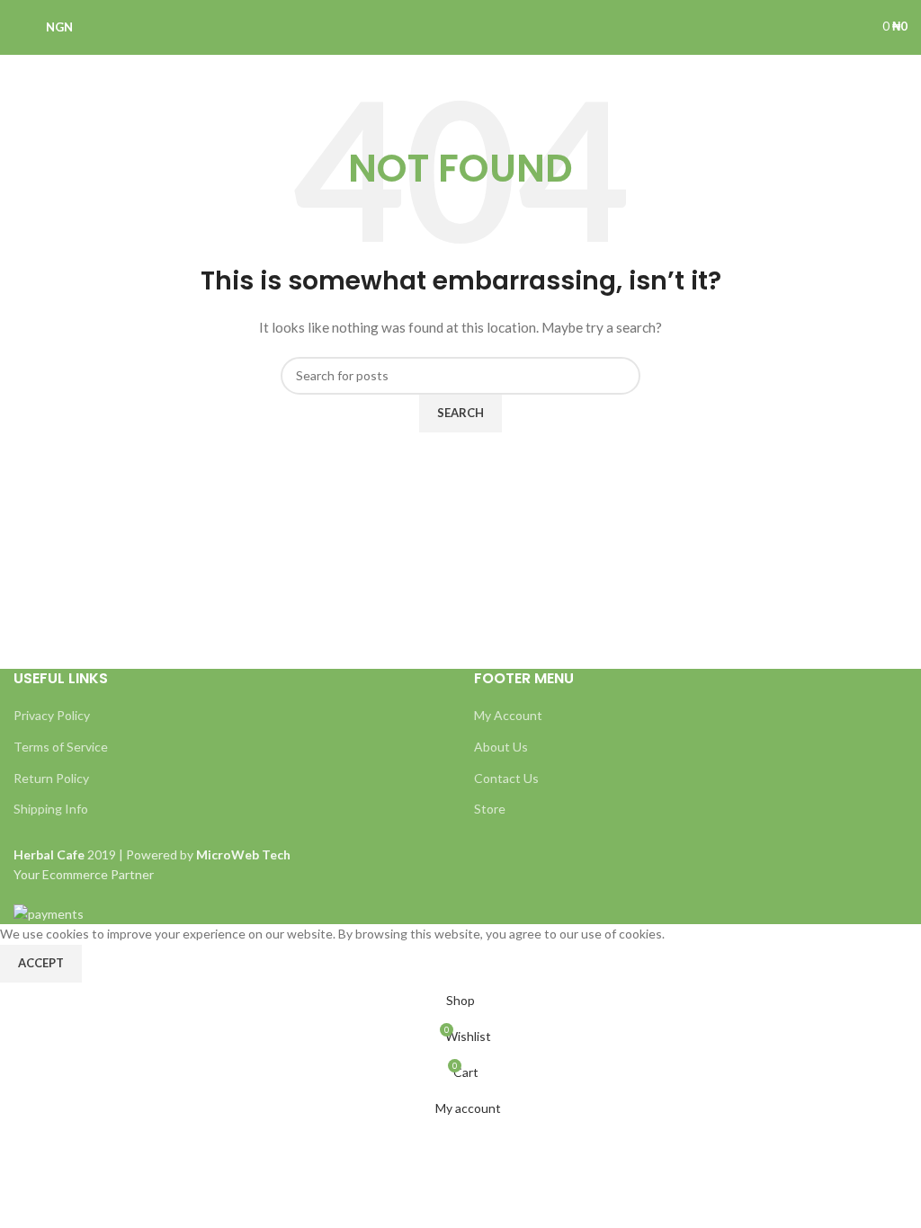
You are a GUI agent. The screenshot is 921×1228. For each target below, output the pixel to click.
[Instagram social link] (831, 26)
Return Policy (51, 778)
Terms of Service (60, 746)
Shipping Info (50, 808)
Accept (41, 963)
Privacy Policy (51, 715)
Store (489, 808)
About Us (501, 746)
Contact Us (506, 778)
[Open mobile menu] (20, 27)
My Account (508, 715)
